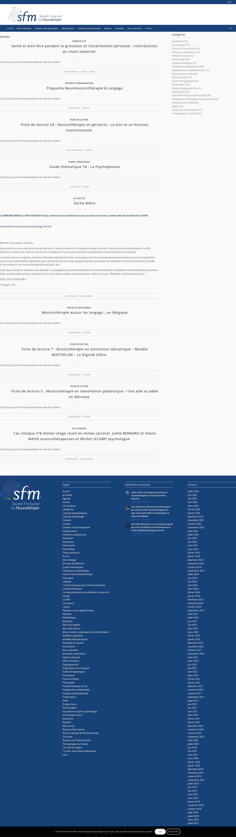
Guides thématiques (79, 162)
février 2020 (194, 761)
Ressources (68, 725)
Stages (175, 106)
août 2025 (193, 531)
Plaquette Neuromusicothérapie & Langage (85, 88)
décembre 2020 (195, 725)
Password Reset (71, 678)
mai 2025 (192, 541)
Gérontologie (179, 59)
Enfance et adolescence (184, 52)
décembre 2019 (195, 769)
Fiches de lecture (79, 119)
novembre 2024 (196, 563)
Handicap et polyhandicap (185, 66)
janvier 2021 (194, 722)
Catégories (68, 509)
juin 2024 (192, 577)
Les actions (68, 603)
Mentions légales (71, 624)
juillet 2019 (193, 783)
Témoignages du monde (184, 113)
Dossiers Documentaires (184, 48)
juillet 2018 (193, 816)
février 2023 (194, 635)
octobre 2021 (194, 693)
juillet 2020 (193, 743)
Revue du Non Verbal (73, 729)
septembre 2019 (196, 780)
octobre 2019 (194, 776)
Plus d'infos (173, 831)
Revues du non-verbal (79, 307)
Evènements (69, 545)
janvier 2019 (194, 801)
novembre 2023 (196, 603)
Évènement (68, 541)
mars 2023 (193, 632)
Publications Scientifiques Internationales (193, 99)
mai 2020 (192, 751)
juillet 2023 (193, 617)
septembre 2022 (196, 653)
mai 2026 (192, 498)
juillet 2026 (193, 491)
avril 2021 (192, 711)
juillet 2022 (193, 660)
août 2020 (193, 740)
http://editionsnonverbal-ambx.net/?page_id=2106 (25, 226)
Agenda (66, 498)
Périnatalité (79, 41)
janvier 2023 (194, 639)
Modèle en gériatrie (73, 635)
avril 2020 (192, 754)
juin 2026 (192, 495)
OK (160, 831)
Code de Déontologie (73, 516)
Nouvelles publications (74, 653)
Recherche (68, 718)
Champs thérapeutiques (75, 513)
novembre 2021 (196, 689)
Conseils (67, 520)
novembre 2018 (196, 805)
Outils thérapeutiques (74, 671)
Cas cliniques (79, 428)
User (65, 754)
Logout (66, 606)
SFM (88, 108)
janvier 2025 (194, 556)
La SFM (66, 599)
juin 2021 (192, 704)
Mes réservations (71, 628)
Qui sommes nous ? (72, 714)
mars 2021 (193, 714)
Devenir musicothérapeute (76, 527)
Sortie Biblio (85, 203)
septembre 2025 (196, 527)
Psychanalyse (179, 91)
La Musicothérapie (72, 588)
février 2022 (194, 678)
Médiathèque (69, 617)
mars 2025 (193, 549)
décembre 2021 (195, 686)
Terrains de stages (72, 747)
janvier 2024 (194, 595)
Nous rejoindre (70, 650)
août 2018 (193, 812)
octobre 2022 (194, 650)
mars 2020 (193, 758)
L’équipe (67, 581)
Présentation (69, 696)
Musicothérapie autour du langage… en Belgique (85, 312)
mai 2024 (192, 581)
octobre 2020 (194, 733)
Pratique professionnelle (75, 693)
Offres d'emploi (180, 77)
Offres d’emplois (71, 660)
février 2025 (194, 552)
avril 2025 (192, 545)
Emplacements (70, 531)
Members (67, 621)
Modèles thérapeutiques (75, 639)
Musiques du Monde (182, 73)
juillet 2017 (193, 823)
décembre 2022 (195, 642)
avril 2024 (192, 585)
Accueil (66, 491)
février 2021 (194, 718)
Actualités (79, 198)
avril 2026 (192, 502)
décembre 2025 (195, 516)
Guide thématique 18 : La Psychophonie (85, 166)
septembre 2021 (196, 696)
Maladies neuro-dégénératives (187, 70)
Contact (66, 523)
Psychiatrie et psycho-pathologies (189, 95)
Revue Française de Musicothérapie (81, 733)
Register (67, 722)
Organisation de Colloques (76, 668)
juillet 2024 (193, 574)
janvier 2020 (194, 765)
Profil (229, 2)
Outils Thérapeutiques (183, 81)
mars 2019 (193, 798)
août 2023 (193, 614)
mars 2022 (193, 675)
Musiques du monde (73, 642)
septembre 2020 (196, 736)
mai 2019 (192, 790)
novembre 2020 (196, 729)
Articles (66, 502)
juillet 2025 (193, 534)
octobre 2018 (194, 808)
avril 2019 (192, 794)
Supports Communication (79, 83)
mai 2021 (192, 707)
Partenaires (69, 675)
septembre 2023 (196, 610)
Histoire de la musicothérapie (78, 574)
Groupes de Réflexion (73, 563)
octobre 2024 (194, 567)
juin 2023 (192, 621)
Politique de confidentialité (76, 689)
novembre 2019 (196, 772)
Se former (68, 736)
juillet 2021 (193, 700)
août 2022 (193, 657)
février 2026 (194, 509)
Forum (66, 556)
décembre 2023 (195, 599)
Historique (68, 577)
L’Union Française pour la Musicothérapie (84, 585)
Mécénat (67, 614)
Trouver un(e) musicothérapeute (79, 751)
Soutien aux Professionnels (77, 740)
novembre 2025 (196, 520)
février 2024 (194, 592)
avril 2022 (192, 671)
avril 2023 (192, 628)
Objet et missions (71, 657)
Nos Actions (69, 646)
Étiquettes (68, 538)
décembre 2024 (195, 559)
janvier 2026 (194, 513)
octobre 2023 (194, 606)
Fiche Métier (69, 549)
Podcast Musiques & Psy (184, 88)
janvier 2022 (194, 682)
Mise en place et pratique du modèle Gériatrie (86, 632)
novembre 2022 (196, 646)
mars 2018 (193, 819)
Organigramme (70, 664)
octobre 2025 (194, 523)
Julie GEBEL (90, 71)
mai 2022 (192, 668)
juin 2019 (192, 787)
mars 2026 (193, 505)
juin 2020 (192, 747)
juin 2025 (192, 538)
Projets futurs (70, 704)
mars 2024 (193, 588)
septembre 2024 (196, 570)
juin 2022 (192, 664)
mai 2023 (192, 624)
